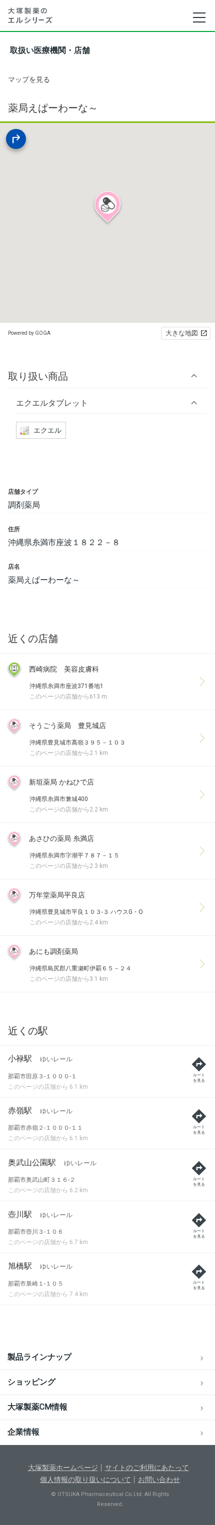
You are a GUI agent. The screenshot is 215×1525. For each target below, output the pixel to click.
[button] (107, 376)
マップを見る (29, 79)
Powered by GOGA (29, 333)
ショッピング (32, 1382)
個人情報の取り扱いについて (85, 1480)
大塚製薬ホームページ (63, 1468)
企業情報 (24, 1432)
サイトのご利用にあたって (147, 1468)
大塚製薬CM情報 (38, 1407)
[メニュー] (198, 17)
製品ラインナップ (40, 1357)
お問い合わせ (159, 1480)
